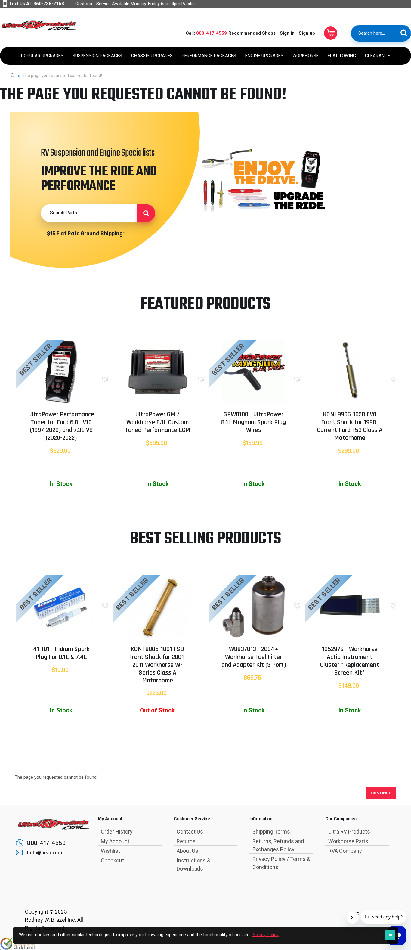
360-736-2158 (48, 3)
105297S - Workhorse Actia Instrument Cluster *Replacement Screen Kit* (349, 661)
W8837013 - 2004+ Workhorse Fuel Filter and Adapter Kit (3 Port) (253, 657)
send (146, 213)
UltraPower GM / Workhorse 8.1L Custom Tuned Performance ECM (157, 422)
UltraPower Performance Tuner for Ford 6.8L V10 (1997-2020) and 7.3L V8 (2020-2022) (61, 426)
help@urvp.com (44, 852)
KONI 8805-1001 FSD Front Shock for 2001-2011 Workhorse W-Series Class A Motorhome (157, 665)
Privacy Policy (265, 934)
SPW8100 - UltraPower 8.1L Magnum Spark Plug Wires (253, 422)
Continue (381, 793)
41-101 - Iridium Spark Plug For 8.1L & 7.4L (61, 653)
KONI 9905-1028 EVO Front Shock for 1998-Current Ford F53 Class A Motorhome (349, 426)
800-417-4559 (211, 33)
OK (389, 935)
